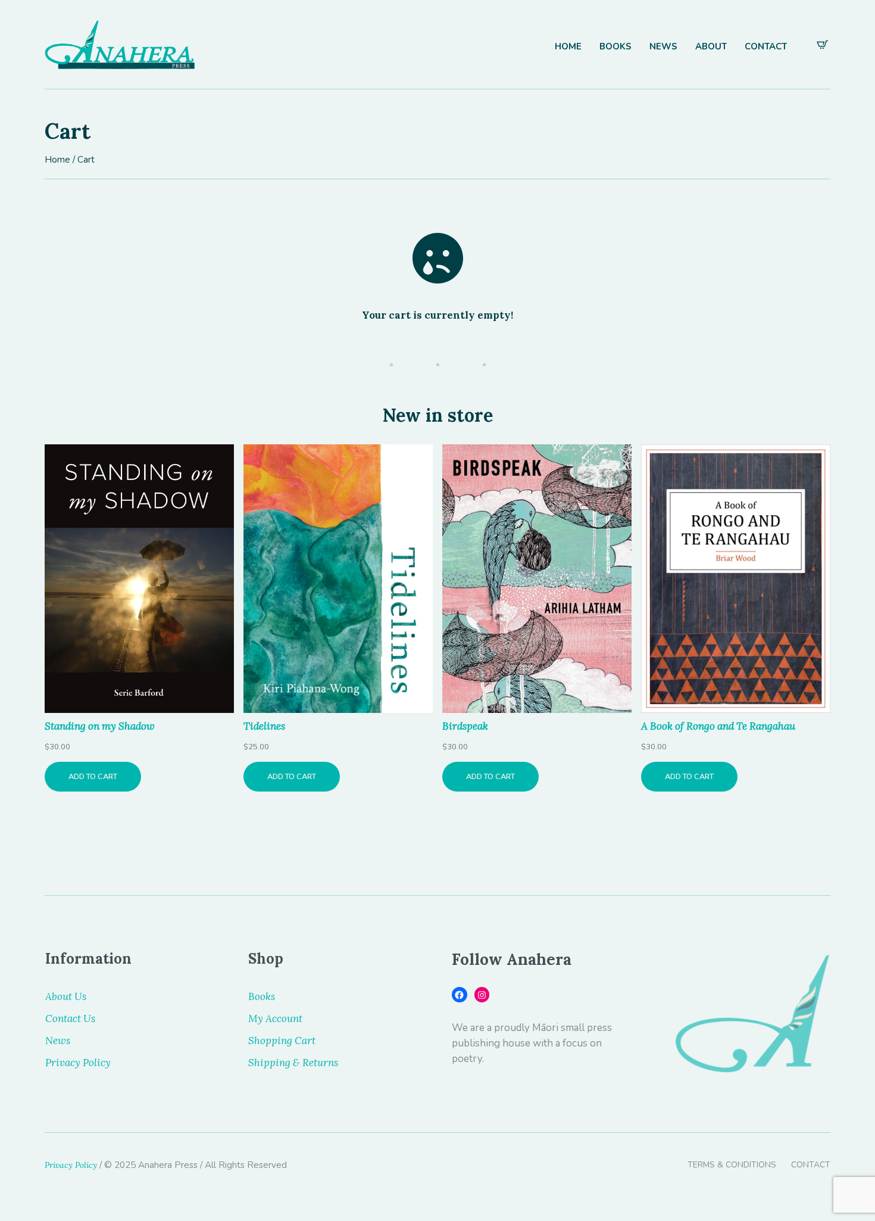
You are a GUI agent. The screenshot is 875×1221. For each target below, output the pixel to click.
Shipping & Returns (293, 1062)
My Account (275, 1018)
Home (57, 160)
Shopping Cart (281, 1040)
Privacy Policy (78, 1062)
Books (261, 996)
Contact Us (70, 1018)
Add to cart (92, 776)
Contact (810, 1164)
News (57, 1040)
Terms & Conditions (732, 1164)
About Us (65, 996)
